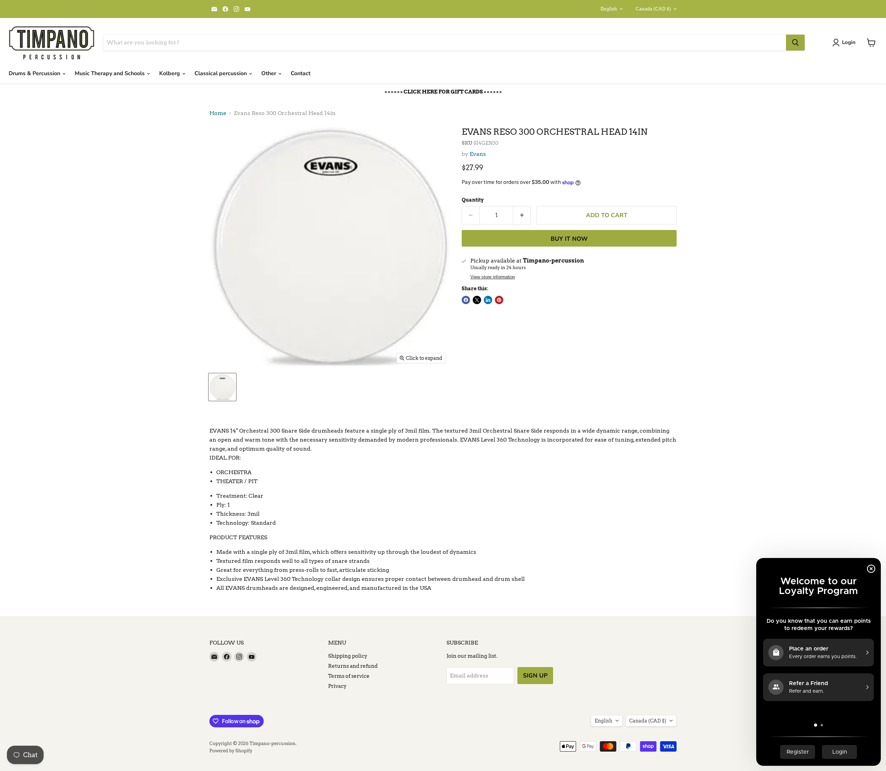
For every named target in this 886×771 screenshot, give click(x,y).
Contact (300, 73)
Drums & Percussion (35, 73)
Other (269, 73)
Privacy (337, 686)
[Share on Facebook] (466, 300)
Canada (653, 8)
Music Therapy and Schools (110, 73)
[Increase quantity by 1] (522, 215)
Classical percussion (221, 73)
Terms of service (349, 676)
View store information (492, 277)
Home (217, 113)
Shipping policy (348, 656)
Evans (478, 154)
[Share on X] (477, 300)
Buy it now (569, 239)
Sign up (535, 676)
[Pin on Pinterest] (499, 300)
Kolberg (170, 73)
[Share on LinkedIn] (488, 300)
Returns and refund (353, 666)
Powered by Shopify (230, 750)
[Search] (795, 43)
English (608, 8)
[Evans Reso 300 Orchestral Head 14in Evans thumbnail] (222, 387)
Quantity (472, 200)
